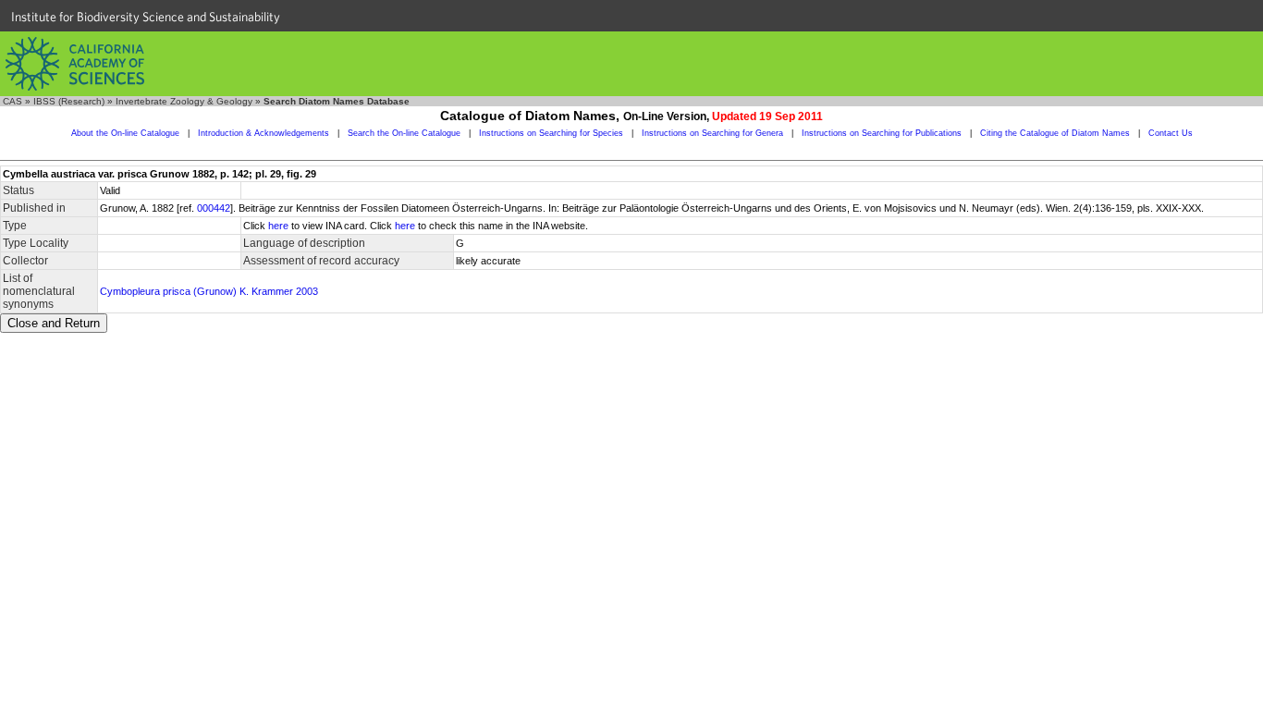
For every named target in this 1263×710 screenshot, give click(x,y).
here (278, 225)
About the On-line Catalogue (125, 133)
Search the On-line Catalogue (404, 133)
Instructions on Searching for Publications (882, 133)
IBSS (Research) (68, 101)
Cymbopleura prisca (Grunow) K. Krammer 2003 (209, 291)
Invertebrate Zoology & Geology (184, 101)
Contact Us (1170, 133)
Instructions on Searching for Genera (712, 133)
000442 (213, 208)
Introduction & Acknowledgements (263, 133)
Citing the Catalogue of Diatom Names (1055, 133)
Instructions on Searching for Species (551, 133)
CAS (12, 101)
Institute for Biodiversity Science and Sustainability (145, 16)
